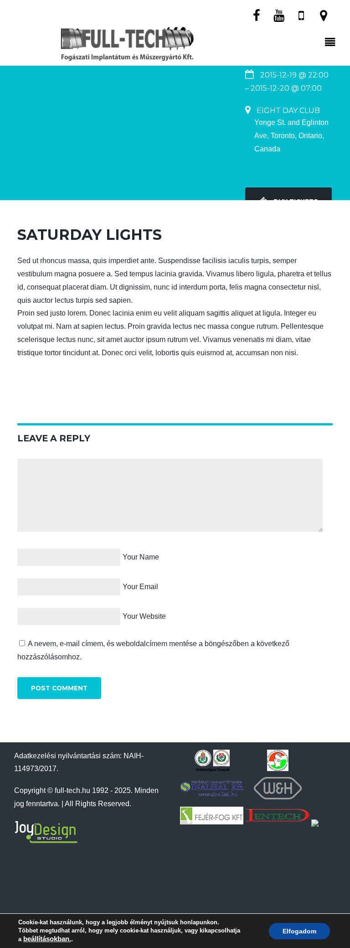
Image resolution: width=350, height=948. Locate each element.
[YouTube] (279, 15)
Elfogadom (299, 931)
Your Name (141, 557)
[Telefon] (301, 15)
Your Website (144, 616)
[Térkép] (323, 15)
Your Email (140, 587)
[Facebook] (256, 15)
